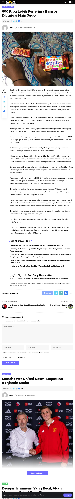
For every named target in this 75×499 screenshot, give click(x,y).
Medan (5, 483)
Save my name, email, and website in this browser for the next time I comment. (26, 353)
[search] (61, 2)
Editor (11, 28)
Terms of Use (39, 495)
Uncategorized (8, 6)
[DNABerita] (11, 2)
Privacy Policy (27, 495)
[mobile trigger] (3, 2)
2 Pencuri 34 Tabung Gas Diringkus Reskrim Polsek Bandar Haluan (37, 245)
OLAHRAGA (6, 374)
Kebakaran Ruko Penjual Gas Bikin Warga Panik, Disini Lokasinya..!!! (37, 266)
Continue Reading (37, 473)
